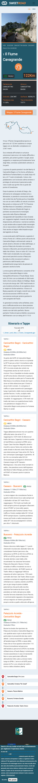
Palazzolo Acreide (10, 48)
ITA (29, 9)
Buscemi (10, 45)
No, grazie (12, 780)
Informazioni (10, 775)
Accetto (4, 780)
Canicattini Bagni (20, 45)
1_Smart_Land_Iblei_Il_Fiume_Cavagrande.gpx (19, 333)
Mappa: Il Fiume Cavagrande (19, 112)
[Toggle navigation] (33, 3)
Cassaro (31, 45)
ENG (34, 9)
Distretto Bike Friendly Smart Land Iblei (14, 3)
